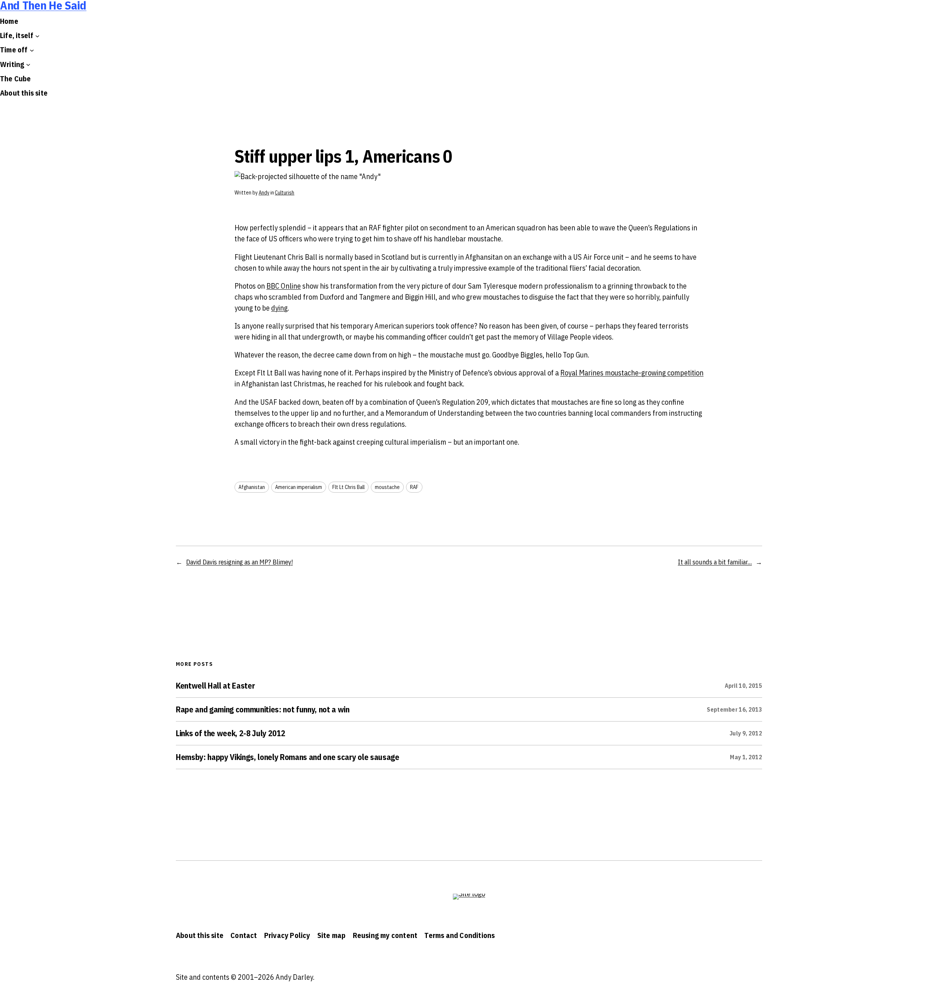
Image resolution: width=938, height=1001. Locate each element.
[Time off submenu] (32, 50)
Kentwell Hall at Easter (215, 685)
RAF (414, 487)
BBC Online (283, 286)
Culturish (284, 192)
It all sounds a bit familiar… (715, 562)
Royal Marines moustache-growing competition (632, 373)
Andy (264, 192)
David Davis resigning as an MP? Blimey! (239, 562)
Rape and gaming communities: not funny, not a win (263, 709)
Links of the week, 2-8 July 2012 (230, 733)
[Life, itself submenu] (37, 35)
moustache (387, 487)
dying (279, 308)
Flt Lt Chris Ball (348, 487)
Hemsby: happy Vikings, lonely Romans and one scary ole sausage (287, 757)
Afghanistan (252, 487)
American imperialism (298, 487)
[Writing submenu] (28, 64)
